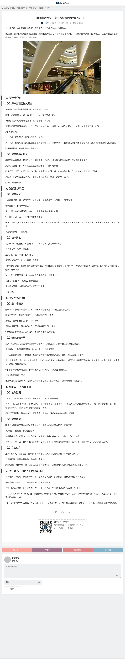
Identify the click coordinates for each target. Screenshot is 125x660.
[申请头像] (118, 559)
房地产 (47, 550)
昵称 (7, 582)
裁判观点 (108, 550)
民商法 (12, 8)
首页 (6, 8)
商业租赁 (77, 550)
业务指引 (16, 550)
